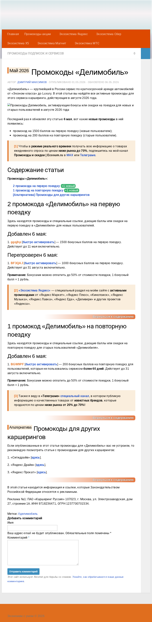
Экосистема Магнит (51, 43)
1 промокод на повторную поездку (38, 190)
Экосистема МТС (87, 43)
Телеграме (87, 155)
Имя (10, 522)
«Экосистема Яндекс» (34, 290)
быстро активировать (38, 242)
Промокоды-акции (37, 34)
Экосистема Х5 (18, 43)
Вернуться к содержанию (113, 316)
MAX (70, 155)
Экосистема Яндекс (73, 34)
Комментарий (18, 537)
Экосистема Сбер (108, 34)
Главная (13, 34)
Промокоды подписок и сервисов (35, 53)
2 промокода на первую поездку (36, 186)
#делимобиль (28, 514)
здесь (36, 457)
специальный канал (74, 396)
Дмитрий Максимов (32, 82)
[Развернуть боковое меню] (145, 53)
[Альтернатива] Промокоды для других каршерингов (51, 195)
